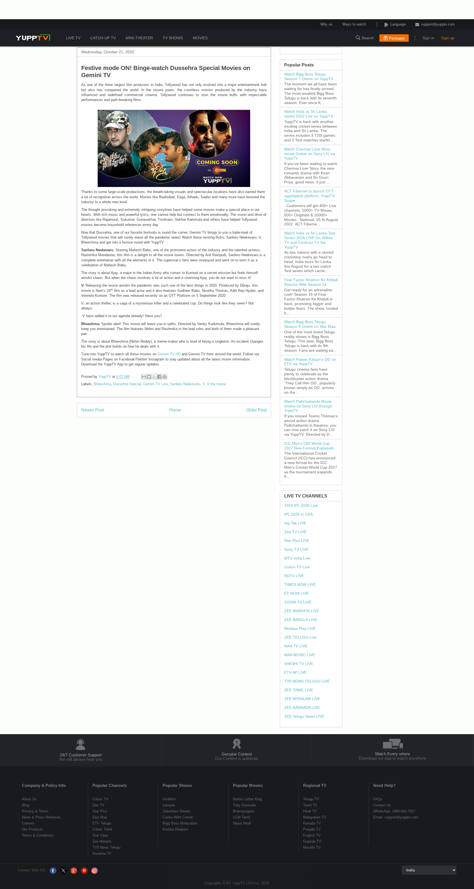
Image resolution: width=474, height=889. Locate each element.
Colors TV (100, 799)
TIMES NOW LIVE (300, 584)
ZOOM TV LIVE (297, 602)
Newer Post (92, 410)
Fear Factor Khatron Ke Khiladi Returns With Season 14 (311, 282)
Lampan (169, 805)
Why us (326, 24)
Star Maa (99, 817)
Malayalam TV (314, 817)
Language (390, 24)
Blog (25, 805)
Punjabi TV (312, 829)
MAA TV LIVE (295, 646)
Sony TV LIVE (296, 549)
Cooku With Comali (178, 817)
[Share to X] (154, 376)
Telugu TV (311, 799)
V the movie (216, 384)
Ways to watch (354, 24)
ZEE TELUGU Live (300, 637)
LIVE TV (73, 38)
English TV (312, 835)
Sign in (428, 38)
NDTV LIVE (294, 576)
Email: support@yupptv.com (395, 817)
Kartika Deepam (175, 829)
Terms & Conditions (37, 835)
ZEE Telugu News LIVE (304, 716)
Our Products (32, 829)
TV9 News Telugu (106, 847)
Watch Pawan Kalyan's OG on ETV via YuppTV (310, 361)
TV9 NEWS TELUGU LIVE (307, 681)
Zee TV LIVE (295, 532)
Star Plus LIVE (296, 540)
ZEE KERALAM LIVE (302, 699)
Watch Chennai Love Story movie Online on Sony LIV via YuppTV (309, 154)
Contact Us (382, 805)
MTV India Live (297, 558)
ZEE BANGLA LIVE (300, 619)
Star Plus (99, 811)
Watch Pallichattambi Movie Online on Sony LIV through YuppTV (308, 406)
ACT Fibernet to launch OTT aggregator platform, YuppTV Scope (309, 196)
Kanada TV (312, 823)
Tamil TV (310, 805)
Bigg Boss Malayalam (180, 823)
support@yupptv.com (438, 24)
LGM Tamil (241, 817)
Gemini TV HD (168, 354)
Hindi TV (310, 811)
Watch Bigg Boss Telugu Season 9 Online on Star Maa (309, 324)
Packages (397, 38)
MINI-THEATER (139, 38)
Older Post (256, 410)
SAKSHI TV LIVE (298, 663)
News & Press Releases (41, 817)
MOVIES (200, 38)
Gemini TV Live (155, 384)
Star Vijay (100, 835)
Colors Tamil (102, 829)
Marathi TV (312, 847)
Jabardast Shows (176, 811)
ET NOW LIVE (296, 593)
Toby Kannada (244, 805)
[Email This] (143, 376)
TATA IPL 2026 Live (301, 505)
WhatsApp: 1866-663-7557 (394, 811)
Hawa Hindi (242, 823)
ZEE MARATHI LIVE (301, 611)
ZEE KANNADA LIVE (302, 707)
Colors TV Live (297, 567)
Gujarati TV (312, 841)
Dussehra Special (127, 384)
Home (175, 410)
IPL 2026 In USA (298, 514)
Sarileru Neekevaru (185, 384)
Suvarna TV (101, 853)
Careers (28, 823)
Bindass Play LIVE (300, 628)
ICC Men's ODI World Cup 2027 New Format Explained (309, 445)
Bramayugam (243, 811)
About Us (29, 799)
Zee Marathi (101, 841)
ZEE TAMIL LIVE (298, 690)
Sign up (447, 38)
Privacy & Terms (35, 811)
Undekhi (169, 799)
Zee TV (98, 805)
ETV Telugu (101, 823)
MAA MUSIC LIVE (299, 655)
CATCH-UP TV (103, 38)
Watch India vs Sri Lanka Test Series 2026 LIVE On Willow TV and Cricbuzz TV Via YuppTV (309, 240)
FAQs (377, 799)
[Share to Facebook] (159, 376)
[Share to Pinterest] (164, 376)
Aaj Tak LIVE (295, 523)
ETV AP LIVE (295, 672)
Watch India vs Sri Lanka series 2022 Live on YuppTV (308, 113)
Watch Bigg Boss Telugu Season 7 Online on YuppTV (308, 76)
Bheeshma (102, 384)
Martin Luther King (247, 799)
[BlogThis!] (149, 376)
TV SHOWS (173, 38)
